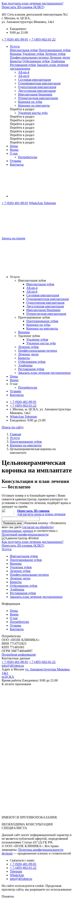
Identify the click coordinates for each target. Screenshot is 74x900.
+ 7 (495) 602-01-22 (42, 39)
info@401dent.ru (13, 665)
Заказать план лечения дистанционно (44, 372)
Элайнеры (58, 61)
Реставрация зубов (23, 65)
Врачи (14, 149)
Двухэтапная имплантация (37, 90)
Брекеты (16, 61)
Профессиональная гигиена (29, 57)
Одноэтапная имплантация (37, 87)
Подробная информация (19, 654)
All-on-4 (23, 72)
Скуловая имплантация (34, 79)
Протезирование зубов (55, 50)
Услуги (15, 46)
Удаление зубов (33, 54)
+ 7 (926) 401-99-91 (15, 39)
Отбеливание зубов (36, 61)
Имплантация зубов (24, 50)
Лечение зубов (55, 54)
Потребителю (27, 157)
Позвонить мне (12, 523)
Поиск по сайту (13, 427)
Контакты (17, 164)
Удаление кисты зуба (32, 113)
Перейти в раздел (22, 109)
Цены (14, 146)
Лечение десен (60, 57)
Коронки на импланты (34, 105)
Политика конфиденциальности (40, 849)
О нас (14, 153)
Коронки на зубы (30, 102)
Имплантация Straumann (35, 94)
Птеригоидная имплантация (38, 98)
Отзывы (15, 161)
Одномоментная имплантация (39, 83)
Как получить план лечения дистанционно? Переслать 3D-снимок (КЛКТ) (32, 5)
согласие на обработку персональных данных (28, 528)
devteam (7, 853)
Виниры (16, 54)
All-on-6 (23, 76)
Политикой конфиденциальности (25, 534)
